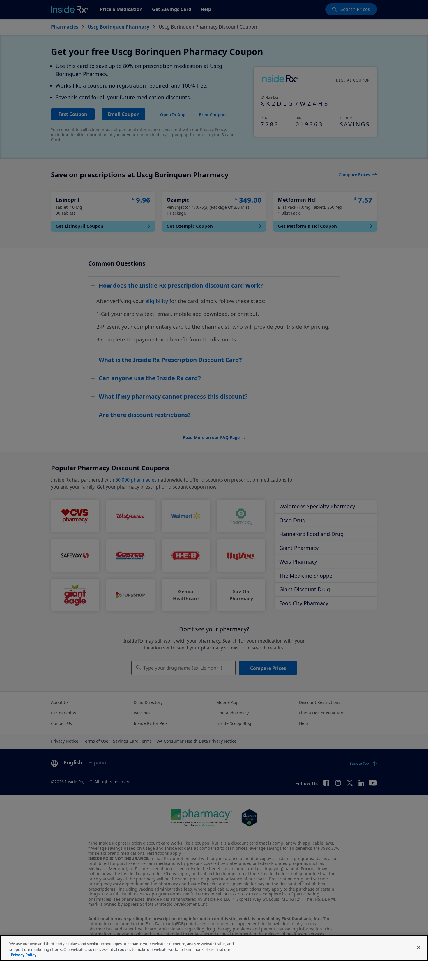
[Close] (418, 947)
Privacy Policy (23, 955)
